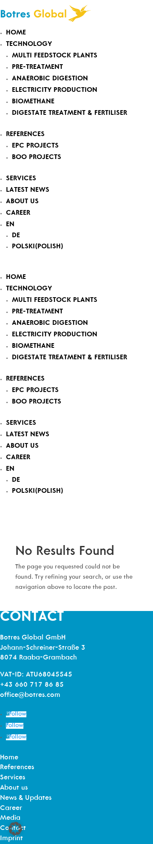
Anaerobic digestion (50, 78)
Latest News (27, 190)
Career (18, 213)
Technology (29, 44)
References (25, 134)
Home (16, 32)
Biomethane (33, 101)
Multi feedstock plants (54, 55)
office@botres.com (30, 695)
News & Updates (25, 798)
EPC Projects (35, 145)
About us (22, 201)
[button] (15, 828)
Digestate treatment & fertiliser (69, 113)
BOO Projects (36, 157)
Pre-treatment (37, 67)
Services (21, 178)
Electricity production (54, 90)
